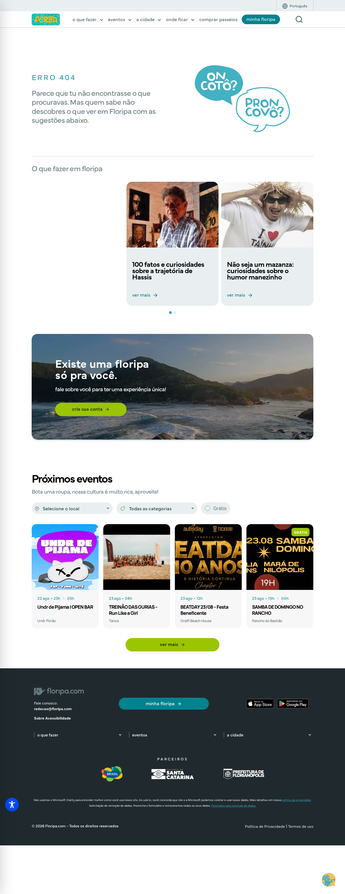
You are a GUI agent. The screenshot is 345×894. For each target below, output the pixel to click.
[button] (88, 19)
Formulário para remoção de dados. (233, 805)
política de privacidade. (296, 800)
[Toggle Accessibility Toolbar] (12, 804)
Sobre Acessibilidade (52, 717)
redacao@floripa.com (53, 708)
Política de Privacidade (265, 826)
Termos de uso (300, 826)
